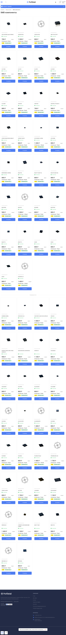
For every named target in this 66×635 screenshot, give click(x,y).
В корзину (8, 46)
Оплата (34, 600)
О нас (34, 595)
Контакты (35, 604)
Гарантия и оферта (36, 602)
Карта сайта (16, 601)
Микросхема (8, 9)
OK (45, 629)
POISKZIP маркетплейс (37, 608)
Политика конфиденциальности (6, 601)
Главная (2, 9)
